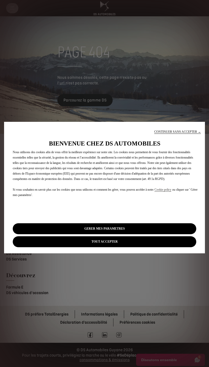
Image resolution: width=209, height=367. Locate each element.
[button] (177, 132)
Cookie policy (162, 189)
